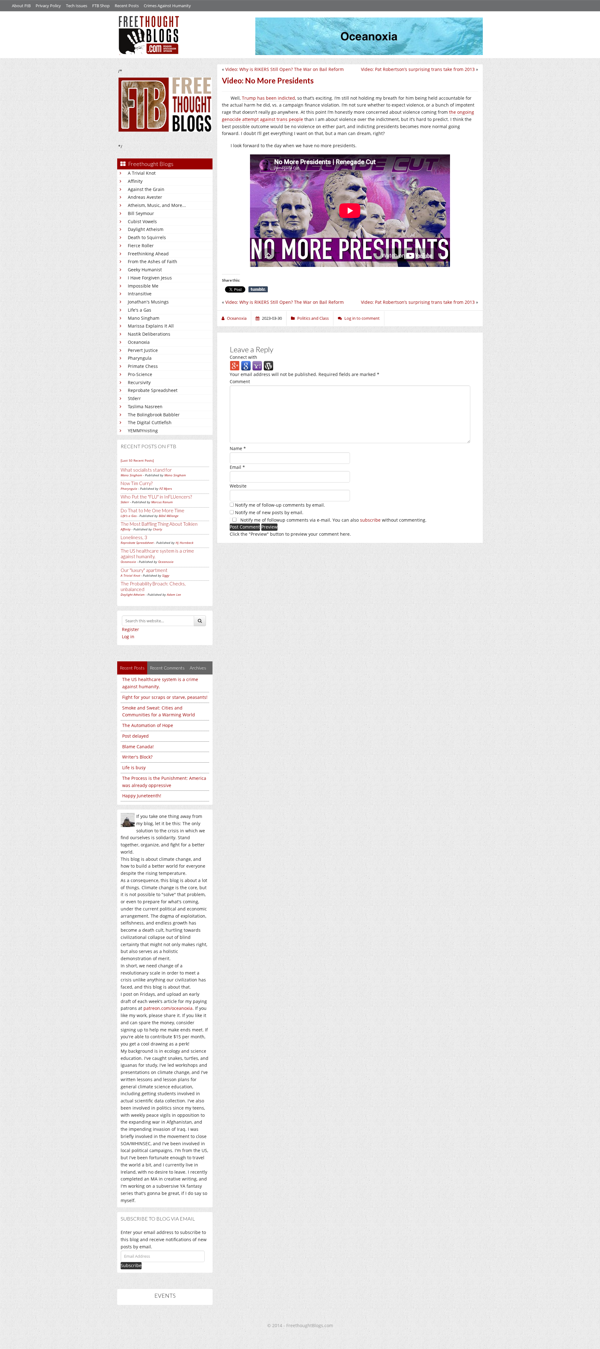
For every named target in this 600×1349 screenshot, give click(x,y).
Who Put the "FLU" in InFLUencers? (156, 496)
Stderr (134, 398)
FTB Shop (101, 5)
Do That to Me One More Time (152, 510)
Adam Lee (174, 594)
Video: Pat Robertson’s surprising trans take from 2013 (418, 69)
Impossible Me (143, 286)
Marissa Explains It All (151, 326)
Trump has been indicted (268, 98)
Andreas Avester (145, 197)
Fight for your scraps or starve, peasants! (165, 697)
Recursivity (139, 382)
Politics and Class (313, 318)
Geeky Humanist (145, 270)
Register (130, 629)
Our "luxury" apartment (144, 570)
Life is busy (134, 767)
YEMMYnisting (143, 431)
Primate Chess (143, 366)
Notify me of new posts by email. (269, 512)
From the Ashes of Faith (152, 261)
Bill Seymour (141, 213)
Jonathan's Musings (148, 302)
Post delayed (135, 736)
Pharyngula (140, 358)
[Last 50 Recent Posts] (137, 460)
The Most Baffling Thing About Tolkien (159, 524)
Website (238, 486)
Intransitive (140, 294)
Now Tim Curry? (136, 483)
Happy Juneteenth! (141, 796)
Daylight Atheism (145, 229)
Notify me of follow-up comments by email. (280, 505)
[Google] (246, 366)
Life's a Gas (139, 310)
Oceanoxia (139, 342)
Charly (157, 529)
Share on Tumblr (258, 289)
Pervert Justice (143, 350)
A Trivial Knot (142, 173)
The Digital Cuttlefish (150, 422)
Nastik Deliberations (149, 334)
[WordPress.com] (268, 366)
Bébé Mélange (168, 516)
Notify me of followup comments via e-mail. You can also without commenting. (333, 520)
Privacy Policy (48, 5)
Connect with (243, 357)
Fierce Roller (141, 245)
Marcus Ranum (162, 502)
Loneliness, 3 (134, 537)
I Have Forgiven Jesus (150, 278)
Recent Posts (127, 5)
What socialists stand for (146, 470)
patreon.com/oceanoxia (167, 1008)
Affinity (135, 181)
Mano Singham (143, 318)
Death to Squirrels (147, 237)
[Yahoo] (257, 366)
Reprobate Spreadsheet (153, 390)
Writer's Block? (137, 757)
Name (238, 448)
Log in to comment (362, 318)
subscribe (370, 520)
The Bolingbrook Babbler (154, 415)
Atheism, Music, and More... (157, 205)
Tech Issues (76, 5)
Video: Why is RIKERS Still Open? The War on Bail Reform (284, 69)
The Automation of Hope (147, 725)
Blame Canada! (138, 747)
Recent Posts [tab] (132, 667)
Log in (128, 636)
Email (237, 467)
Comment (240, 381)
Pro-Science (140, 374)
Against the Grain (146, 189)
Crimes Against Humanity (167, 5)
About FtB (21, 5)
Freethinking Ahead (148, 254)
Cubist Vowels (142, 221)
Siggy (165, 575)
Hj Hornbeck (184, 542)
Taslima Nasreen (145, 406)
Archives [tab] (198, 667)
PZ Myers (165, 488)
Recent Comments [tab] (167, 667)
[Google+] (235, 366)
